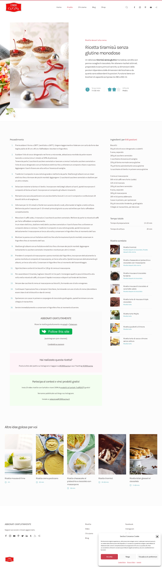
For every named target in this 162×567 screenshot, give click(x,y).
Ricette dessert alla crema (95, 40)
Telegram (73, 324)
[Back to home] (14, 7)
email (65, 324)
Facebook (129, 524)
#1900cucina (88, 366)
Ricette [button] (70, 7)
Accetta (109, 557)
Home (58, 7)
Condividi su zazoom (56, 344)
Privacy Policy (131, 562)
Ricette (88, 524)
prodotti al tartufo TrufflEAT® (72, 387)
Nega (128, 557)
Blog (94, 7)
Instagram (129, 529)
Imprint (139, 562)
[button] (157, 536)
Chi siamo (82, 7)
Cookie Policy (122, 562)
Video (87, 529)
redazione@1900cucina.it (59, 399)
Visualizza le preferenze (148, 557)
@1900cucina (64, 366)
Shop (103, 7)
